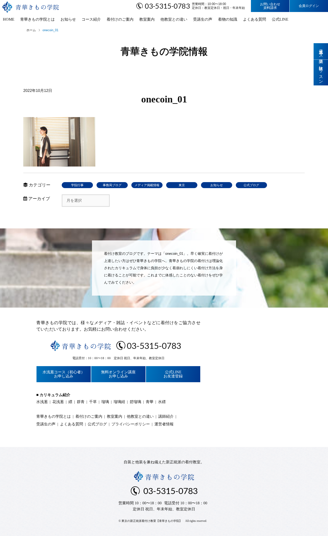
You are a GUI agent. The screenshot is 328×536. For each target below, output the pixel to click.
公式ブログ (251, 185)
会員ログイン (309, 6)
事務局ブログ (112, 185)
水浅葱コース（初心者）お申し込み (64, 374)
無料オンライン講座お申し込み (118, 374)
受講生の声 (202, 19)
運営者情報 (164, 424)
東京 (182, 185)
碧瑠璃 (135, 402)
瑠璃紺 (119, 402)
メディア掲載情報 (146, 185)
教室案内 (147, 19)
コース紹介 (91, 19)
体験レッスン (321, 72)
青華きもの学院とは (37, 19)
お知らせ (68, 19)
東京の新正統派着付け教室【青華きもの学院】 (151, 521)
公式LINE (280, 19)
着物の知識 (227, 19)
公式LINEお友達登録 (173, 374)
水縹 (162, 402)
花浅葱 (58, 402)
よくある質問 (254, 19)
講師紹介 (166, 416)
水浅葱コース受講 (321, 51)
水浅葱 (42, 402)
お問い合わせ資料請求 (270, 6)
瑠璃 (105, 402)
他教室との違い (173, 19)
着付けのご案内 (120, 19)
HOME (8, 19)
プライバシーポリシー (130, 424)
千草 (93, 402)
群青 (81, 402)
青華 (149, 402)
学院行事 (77, 185)
